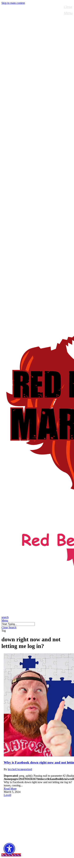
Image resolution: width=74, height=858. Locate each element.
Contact (16, 833)
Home (14, 801)
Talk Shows (19, 806)
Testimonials (21, 827)
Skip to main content (13, 2)
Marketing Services (26, 817)
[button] (4, 620)
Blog (13, 822)
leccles (11, 769)
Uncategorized (23, 769)
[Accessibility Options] (9, 848)
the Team (17, 811)
